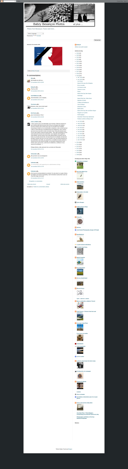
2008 (77, 154)
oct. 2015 (80, 121)
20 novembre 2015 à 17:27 (37, 178)
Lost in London (80, 356)
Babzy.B (33, 87)
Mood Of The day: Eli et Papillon (85, 83)
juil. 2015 (80, 127)
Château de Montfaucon (83, 102)
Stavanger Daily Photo (82, 323)
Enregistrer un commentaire (35, 181)
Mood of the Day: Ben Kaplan (84, 93)
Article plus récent (31, 184)
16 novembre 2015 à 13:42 (37, 108)
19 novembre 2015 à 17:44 (37, 166)
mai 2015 (80, 131)
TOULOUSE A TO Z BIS (82, 192)
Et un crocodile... (81, 85)
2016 (77, 73)
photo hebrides (80, 182)
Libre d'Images (80, 202)
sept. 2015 (80, 123)
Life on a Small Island (82, 278)
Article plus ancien (65, 184)
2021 (77, 63)
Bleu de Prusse (80, 288)
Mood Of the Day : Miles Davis (84, 98)
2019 (77, 67)
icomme (79, 392)
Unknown (33, 162)
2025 (77, 55)
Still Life (79, 227)
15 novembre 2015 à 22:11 (37, 91)
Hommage (79, 95)
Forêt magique (80, 114)
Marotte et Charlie (81, 100)
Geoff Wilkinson (35, 95)
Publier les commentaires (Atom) (41, 186)
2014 (77, 142)
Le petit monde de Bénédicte (84, 244)
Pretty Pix (79, 217)
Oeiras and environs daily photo (84, 402)
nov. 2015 (80, 79)
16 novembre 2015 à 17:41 (37, 149)
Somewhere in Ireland (82, 161)
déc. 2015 (80, 77)
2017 (77, 71)
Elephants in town (81, 106)
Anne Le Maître (34, 121)
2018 (77, 69)
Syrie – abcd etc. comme (83, 298)
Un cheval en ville (81, 87)
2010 (77, 150)
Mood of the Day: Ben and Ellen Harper (86, 110)
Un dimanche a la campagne (84, 371)
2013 (77, 144)
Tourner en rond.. (81, 89)
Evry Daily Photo (81, 267)
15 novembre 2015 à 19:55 (37, 82)
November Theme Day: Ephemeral (85, 116)
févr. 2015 (80, 137)
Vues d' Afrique (81, 104)
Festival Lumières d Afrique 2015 (85, 118)
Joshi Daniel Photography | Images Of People (88, 230)
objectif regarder (81, 257)
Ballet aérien (80, 108)
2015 (77, 75)
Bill (32, 78)
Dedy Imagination (81, 346)
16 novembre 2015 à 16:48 (37, 117)
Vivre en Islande (81, 394)
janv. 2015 (80, 139)
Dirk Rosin (33, 113)
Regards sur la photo (82, 112)
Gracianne (33, 104)
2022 (77, 61)
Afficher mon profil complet (81, 47)
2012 (77, 146)
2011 (77, 148)
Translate (38, 35)
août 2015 (80, 125)
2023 (77, 59)
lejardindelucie (80, 234)
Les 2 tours (80, 81)
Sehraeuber (34, 153)
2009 (77, 152)
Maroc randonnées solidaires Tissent (86, 301)
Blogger (70, 449)
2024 (77, 57)
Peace (79, 91)
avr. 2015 (80, 133)
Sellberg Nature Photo (82, 206)
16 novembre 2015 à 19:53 (37, 157)
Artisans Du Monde (81, 381)
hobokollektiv (80, 343)
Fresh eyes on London (82, 333)
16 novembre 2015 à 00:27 (37, 99)
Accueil (48, 184)
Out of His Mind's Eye (82, 171)
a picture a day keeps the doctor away (86, 361)
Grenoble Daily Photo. (82, 247)
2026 (77, 53)
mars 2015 (80, 135)
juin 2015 (80, 129)
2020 (77, 65)
